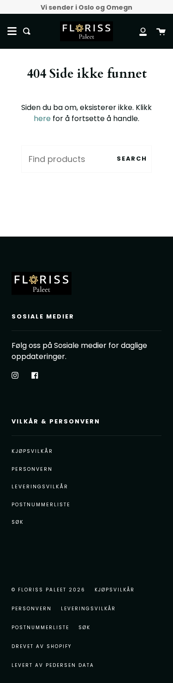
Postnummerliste (41, 504)
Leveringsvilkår (40, 486)
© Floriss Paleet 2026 (48, 589)
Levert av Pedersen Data (53, 665)
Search (132, 158)
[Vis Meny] (12, 31)
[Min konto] (138, 31)
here (42, 118)
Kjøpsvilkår (32, 451)
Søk (18, 522)
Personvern (32, 469)
